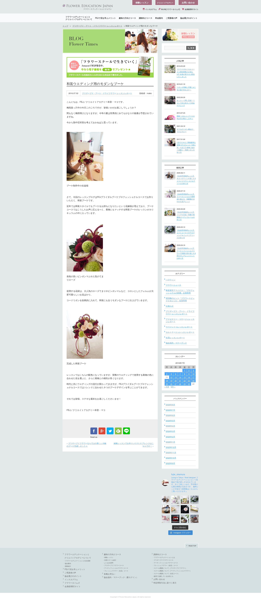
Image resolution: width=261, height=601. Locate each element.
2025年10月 (171, 457)
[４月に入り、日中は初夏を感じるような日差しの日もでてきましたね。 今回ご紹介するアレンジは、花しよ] (166, 509)
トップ (65, 25)
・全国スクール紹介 (109, 560)
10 (193, 373)
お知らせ (169, 306)
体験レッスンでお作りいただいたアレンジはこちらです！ (134, 444)
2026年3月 (170, 431)
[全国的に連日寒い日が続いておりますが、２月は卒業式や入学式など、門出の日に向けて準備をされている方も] (185, 509)
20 (176, 380)
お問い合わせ (188, 2)
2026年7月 (170, 410)
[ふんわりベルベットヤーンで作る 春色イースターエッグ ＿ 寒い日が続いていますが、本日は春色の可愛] (166, 519)
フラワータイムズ (72, 582)
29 (185, 384)
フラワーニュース (173, 285)
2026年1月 (170, 442)
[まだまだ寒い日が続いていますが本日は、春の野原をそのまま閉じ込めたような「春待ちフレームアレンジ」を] (194, 509)
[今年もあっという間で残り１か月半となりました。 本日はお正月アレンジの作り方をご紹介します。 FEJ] (175, 519)
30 (189, 384)
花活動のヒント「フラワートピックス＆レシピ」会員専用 (180, 299)
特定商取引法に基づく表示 (164, 582)
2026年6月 (170, 415)
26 (171, 384)
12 (171, 377)
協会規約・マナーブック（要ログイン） (121, 577)
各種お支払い (109, 573)
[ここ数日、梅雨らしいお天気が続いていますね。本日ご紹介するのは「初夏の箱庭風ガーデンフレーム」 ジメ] (185, 500)
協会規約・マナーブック (176, 342)
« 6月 (166, 386)
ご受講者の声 (171, 18)
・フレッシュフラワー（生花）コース (115, 571)
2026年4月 (170, 425)
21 (180, 380)
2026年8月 (170, 404)
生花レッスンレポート (175, 337)
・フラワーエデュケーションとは (163, 557)
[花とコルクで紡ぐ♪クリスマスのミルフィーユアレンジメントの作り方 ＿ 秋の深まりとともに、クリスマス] (194, 519)
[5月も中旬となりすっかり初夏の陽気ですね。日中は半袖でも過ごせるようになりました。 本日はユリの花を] (194, 500)
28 (180, 384)
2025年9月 (170, 463)
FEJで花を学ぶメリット (105, 18)
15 (185, 377)
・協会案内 (67, 563)
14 (180, 377)
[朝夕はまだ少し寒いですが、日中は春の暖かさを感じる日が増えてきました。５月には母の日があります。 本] (175, 509)
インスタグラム (151, 9)
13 (176, 377)
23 (189, 380)
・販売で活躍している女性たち (162, 576)
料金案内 (159, 18)
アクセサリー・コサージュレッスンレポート (180, 320)
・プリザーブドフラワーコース (113, 565)
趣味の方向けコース (127, 18)
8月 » (173, 386)
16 (189, 377)
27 (176, 384)
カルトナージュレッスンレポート (180, 332)
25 (167, 384)
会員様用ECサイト (191, 9)
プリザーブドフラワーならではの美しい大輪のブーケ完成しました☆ (86, 444)
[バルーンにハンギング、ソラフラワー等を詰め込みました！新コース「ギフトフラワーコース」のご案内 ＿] (185, 519)
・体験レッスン (108, 557)
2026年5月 (170, 420)
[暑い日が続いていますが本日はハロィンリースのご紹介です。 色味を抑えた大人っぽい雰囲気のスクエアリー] (166, 500)
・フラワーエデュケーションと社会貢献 (76, 561)
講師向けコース (145, 18)
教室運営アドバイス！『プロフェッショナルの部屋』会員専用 (180, 291)
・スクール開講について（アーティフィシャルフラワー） (171, 571)
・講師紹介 (67, 566)
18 (167, 380)
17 (193, 377)
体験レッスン (142, 2)
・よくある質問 (108, 563)
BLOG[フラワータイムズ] (170, 9)
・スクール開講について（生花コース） (165, 573)
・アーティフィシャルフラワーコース (115, 568)
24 (193, 380)
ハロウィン (170, 279)
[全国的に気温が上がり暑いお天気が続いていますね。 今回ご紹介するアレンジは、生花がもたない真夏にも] (175, 500)
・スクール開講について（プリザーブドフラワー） (169, 568)
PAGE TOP (192, 546)
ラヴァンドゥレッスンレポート (179, 326)
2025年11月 (171, 452)
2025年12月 (171, 447)
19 (171, 380)
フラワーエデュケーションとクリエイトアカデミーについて (79, 18)
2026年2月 (170, 436)
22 (185, 380)
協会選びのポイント (188, 18)
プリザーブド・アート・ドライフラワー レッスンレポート (97, 25)
